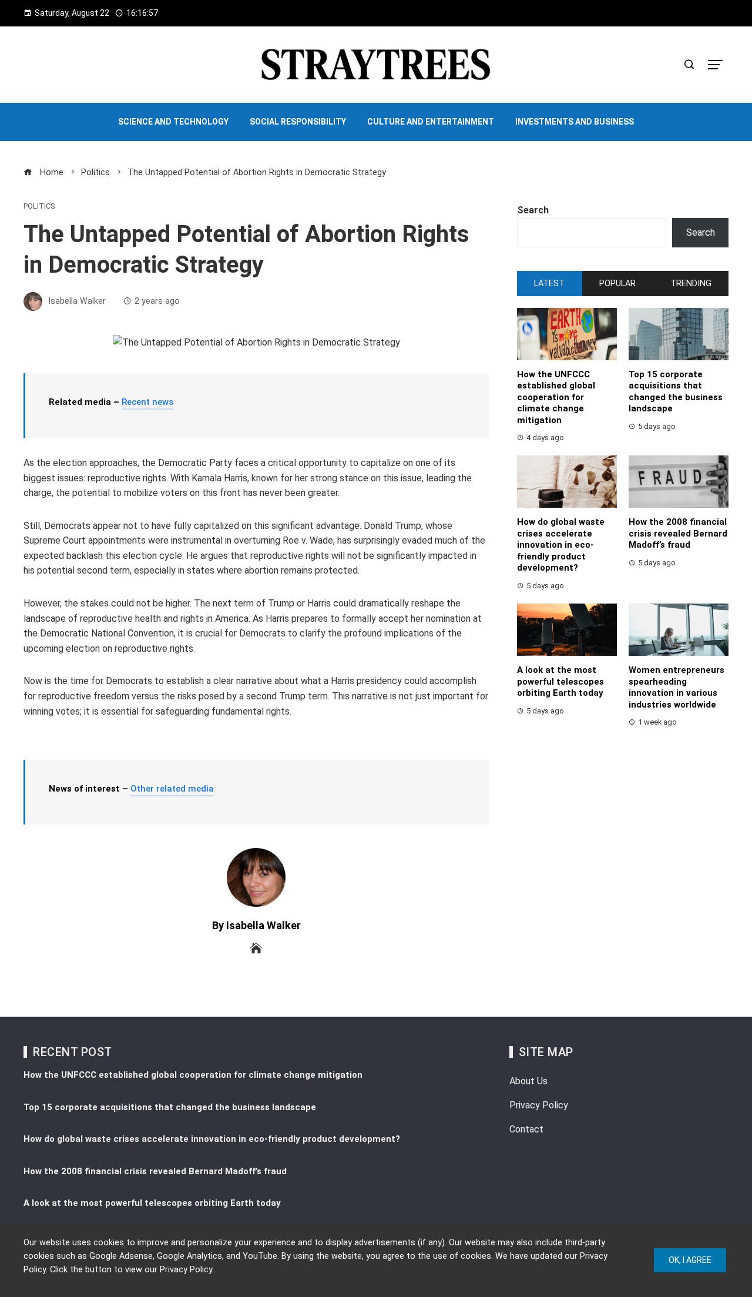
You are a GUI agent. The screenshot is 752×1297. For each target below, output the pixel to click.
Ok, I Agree (690, 1260)
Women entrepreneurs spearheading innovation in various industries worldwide (676, 687)
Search (533, 210)
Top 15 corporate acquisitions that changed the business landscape (676, 391)
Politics (39, 206)
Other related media (172, 788)
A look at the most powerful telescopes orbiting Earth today (560, 681)
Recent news (147, 402)
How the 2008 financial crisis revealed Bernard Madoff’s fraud (678, 533)
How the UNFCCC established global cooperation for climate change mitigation (556, 397)
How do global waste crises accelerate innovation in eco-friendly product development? (561, 545)
